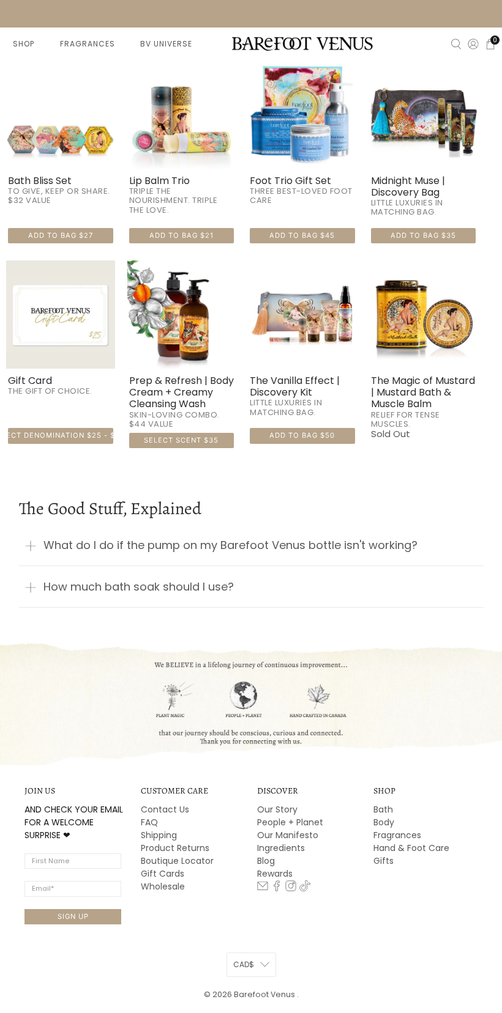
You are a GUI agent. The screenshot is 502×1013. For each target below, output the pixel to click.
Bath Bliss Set (40, 180)
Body (383, 822)
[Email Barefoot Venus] (262, 888)
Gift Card (30, 380)
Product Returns (175, 848)
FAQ (149, 822)
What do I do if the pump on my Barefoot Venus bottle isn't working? (230, 545)
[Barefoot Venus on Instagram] (290, 888)
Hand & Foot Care (411, 848)
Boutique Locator (177, 861)
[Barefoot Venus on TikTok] (304, 888)
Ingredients (281, 848)
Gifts (383, 861)
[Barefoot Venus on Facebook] (276, 888)
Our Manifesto (287, 835)
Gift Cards (162, 873)
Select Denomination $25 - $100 (60, 435)
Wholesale (163, 886)
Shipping (159, 835)
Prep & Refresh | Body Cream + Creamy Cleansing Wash (181, 392)
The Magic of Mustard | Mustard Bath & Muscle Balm (423, 392)
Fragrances (397, 835)
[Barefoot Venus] (302, 43)
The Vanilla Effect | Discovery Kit (295, 386)
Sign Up (73, 916)
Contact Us (165, 809)
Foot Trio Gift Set (290, 180)
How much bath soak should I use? (138, 586)
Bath (383, 809)
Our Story (277, 809)
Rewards (275, 873)
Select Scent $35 (181, 440)
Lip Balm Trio (159, 180)
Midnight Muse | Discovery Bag (408, 186)
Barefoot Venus (265, 994)
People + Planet (290, 822)
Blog (266, 861)
